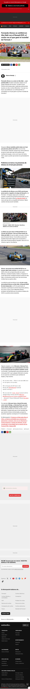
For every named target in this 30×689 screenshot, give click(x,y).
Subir (24, 625)
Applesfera (4, 636)
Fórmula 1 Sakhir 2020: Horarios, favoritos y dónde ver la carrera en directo (14, 225)
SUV (3, 600)
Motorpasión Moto (19, 653)
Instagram (16, 578)
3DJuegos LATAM (19, 672)
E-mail (19, 65)
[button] (10, 75)
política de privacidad (18, 569)
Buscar (28, 619)
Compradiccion (5, 665)
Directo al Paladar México (7, 679)
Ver (15, 495)
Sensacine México (19, 674)
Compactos (18, 596)
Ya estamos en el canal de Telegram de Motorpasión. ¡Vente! (13, 22)
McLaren (15, 26)
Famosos (5, 26)
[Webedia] (5, 626)
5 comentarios (6, 64)
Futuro (3, 609)
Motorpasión (18, 651)
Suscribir (25, 566)
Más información (4, 687)
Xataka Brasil (4, 674)
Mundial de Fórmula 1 (20, 609)
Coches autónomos (20, 606)
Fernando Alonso (18, 429)
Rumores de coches (6, 603)
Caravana (27, 26)
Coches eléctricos (19, 593)
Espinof (17, 644)
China (10, 26)
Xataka (3, 632)
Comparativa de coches (7, 606)
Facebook (11, 65)
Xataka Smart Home (6, 638)
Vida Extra (17, 634)
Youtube (13, 578)
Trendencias (4, 661)
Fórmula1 (9, 429)
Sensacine (17, 642)
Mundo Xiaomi (4, 640)
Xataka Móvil (4, 634)
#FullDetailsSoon (7, 396)
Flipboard (17, 65)
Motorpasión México (19, 679)
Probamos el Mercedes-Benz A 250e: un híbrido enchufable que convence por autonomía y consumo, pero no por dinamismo (14, 419)
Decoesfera (4, 663)
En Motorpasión (6, 223)
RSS (22, 578)
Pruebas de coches (20, 600)
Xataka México (5, 672)
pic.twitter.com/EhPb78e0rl (19, 396)
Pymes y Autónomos (19, 663)
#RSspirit (21, 394)
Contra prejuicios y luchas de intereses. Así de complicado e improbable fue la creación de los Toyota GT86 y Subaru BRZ (14, 424)
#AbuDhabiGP (12, 387)
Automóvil (21, 26)
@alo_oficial (15, 393)
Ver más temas (5, 613)
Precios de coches (19, 603)
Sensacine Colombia (19, 677)
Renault (27, 429)
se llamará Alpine (20, 198)
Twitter (14, 65)
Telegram (19, 578)
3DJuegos (17, 632)
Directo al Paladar (5, 651)
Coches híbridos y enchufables (6, 597)
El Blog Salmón (18, 661)
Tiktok (3, 581)
